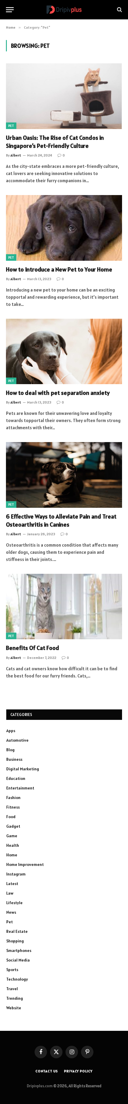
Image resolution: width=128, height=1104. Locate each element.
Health (12, 845)
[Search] (119, 9)
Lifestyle (14, 902)
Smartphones (18, 950)
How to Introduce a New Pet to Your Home (59, 269)
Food (10, 816)
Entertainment (20, 788)
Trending (14, 998)
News (11, 912)
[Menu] (10, 9)
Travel (12, 988)
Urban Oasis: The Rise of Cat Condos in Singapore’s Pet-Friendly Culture (55, 142)
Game (11, 835)
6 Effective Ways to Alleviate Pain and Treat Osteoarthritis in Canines (61, 520)
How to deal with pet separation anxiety (58, 393)
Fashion (13, 797)
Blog (10, 749)
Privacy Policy (78, 1071)
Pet (11, 126)
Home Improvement (25, 864)
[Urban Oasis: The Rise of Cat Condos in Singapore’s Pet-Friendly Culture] (64, 96)
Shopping (15, 941)
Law (9, 893)
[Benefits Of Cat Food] (64, 606)
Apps (10, 730)
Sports (12, 969)
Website (13, 1008)
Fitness (13, 807)
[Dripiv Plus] (63, 9)
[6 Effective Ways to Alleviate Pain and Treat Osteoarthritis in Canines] (64, 474)
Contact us (46, 1071)
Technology (17, 979)
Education (15, 778)
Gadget (13, 826)
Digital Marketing (22, 769)
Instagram (16, 874)
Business (14, 759)
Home (11, 855)
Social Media (18, 960)
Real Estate (17, 931)
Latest (12, 883)
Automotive (17, 740)
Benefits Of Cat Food (32, 648)
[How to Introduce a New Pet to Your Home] (64, 227)
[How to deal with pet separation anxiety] (64, 351)
